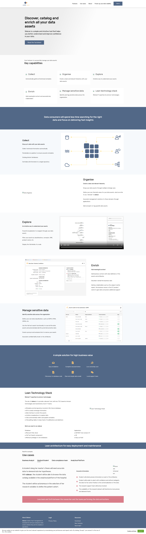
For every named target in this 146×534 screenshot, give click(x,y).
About (90, 3)
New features (79, 523)
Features (74, 3)
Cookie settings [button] (131, 531)
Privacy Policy (52, 521)
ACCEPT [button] (141, 531)
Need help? (78, 525)
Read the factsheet (34, 42)
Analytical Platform (77, 460)
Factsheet (78, 521)
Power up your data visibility (103, 3)
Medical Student (43, 460)
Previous (21, 485)
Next (125, 485)
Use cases (83, 3)
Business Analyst (28, 460)
